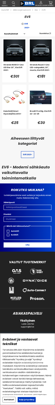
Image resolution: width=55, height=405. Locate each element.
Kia (36, 9)
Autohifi (5, 9)
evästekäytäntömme (32, 362)
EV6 (44, 9)
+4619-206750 (27, 324)
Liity (28, 245)
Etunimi (7, 214)
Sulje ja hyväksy (26, 399)
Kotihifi (14, 235)
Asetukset (9, 399)
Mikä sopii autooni (22, 9)
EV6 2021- (27, 25)
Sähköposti (9, 202)
